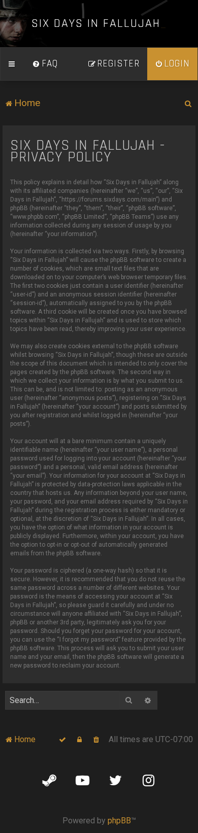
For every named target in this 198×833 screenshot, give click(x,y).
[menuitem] (45, 64)
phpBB (119, 820)
